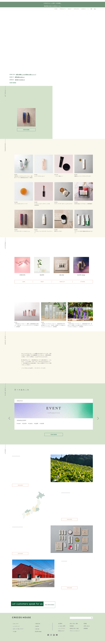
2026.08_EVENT (21, 420)
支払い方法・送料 (74, 623)
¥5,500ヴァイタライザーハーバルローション (22, 230)
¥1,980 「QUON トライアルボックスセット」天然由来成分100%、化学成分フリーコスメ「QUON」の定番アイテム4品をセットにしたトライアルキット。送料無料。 (53, 324)
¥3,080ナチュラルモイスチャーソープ (20, 203)
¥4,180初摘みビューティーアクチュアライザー (82, 175)
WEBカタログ (61, 630)
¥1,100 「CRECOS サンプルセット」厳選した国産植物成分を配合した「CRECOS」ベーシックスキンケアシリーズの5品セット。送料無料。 (26, 324)
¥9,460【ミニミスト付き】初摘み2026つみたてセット (83, 231)
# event (19, 423)
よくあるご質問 (61, 626)
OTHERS (82, 281)
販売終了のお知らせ (20, 79)
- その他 (14, 631)
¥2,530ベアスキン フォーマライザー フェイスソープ (43, 231)
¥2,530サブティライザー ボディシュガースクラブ (63, 203)
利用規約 (72, 626)
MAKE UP (62, 281)
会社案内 (60, 623)
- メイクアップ (15, 626)
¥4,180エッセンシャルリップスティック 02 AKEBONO (42, 204)
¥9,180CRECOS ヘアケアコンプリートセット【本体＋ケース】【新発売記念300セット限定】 (23, 176)
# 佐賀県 (36, 423)
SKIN (23, 281)
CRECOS (22, 275)
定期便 (85, 623)
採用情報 (86, 628)
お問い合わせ (87, 626)
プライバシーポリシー (75, 630)
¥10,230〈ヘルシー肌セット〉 (59, 175)
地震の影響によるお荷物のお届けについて (26, 74)
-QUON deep (38, 631)
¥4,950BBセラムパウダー (58, 230)
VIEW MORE (12, 82)
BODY (42, 281)
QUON (42, 275)
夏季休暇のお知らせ (20, 77)
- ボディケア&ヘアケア (17, 629)
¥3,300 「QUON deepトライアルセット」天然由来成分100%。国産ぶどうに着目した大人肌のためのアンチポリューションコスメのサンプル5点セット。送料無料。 (80, 324)
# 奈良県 (42, 423)
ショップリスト (61, 628)
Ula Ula (61, 275)
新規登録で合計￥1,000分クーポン (52, 6)
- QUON (37, 626)
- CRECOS (37, 623)
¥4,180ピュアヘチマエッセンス (39, 175)
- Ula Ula (37, 629)
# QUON (24, 423)
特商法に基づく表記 (74, 628)
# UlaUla (30, 423)
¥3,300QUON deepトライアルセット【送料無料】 (83, 203)
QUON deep (81, 275)
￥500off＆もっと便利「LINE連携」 (52, 3)
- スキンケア (15, 623)
